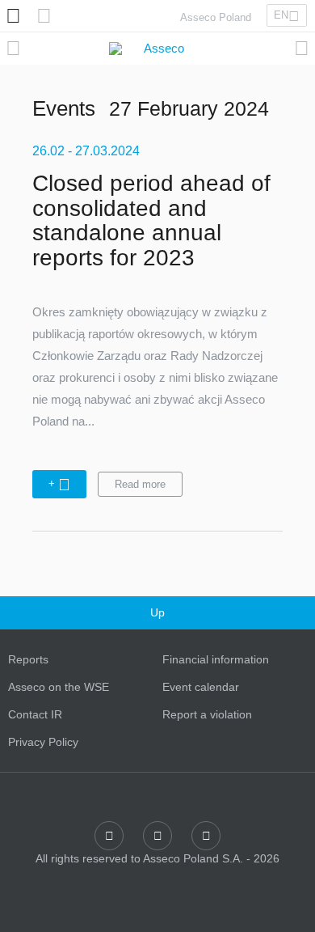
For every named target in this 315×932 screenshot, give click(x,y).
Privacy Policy (43, 742)
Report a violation (207, 714)
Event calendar (200, 687)
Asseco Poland (215, 17)
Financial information (215, 659)
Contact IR (35, 714)
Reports (28, 659)
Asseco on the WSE (58, 687)
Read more (140, 484)
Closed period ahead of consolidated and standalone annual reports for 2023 (151, 220)
